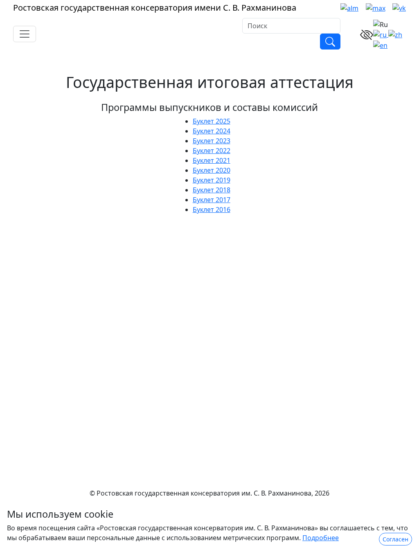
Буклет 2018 (211, 189)
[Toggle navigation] (24, 34)
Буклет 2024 (211, 130)
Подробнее (320, 537)
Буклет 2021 (211, 160)
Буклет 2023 (211, 140)
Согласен (395, 539)
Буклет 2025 (211, 121)
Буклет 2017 (211, 199)
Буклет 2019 (211, 180)
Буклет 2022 (211, 150)
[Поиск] (330, 42)
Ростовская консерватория (154, 7)
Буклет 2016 (211, 209)
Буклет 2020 (211, 170)
